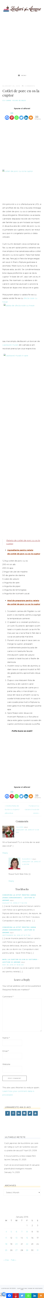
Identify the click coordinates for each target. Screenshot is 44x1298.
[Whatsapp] (16, 115)
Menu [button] (23, 75)
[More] (31, 115)
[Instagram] (13, 1113)
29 (27, 1250)
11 (6, 1238)
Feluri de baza (19, 100)
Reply (5, 853)
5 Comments (29, 86)
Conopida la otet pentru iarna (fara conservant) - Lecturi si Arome (19, 897)
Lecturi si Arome (22, 7)
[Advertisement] (22, 43)
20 (16, 1244)
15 (27, 1238)
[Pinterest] (24, 1113)
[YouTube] (35, 1113)
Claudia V (27, 859)
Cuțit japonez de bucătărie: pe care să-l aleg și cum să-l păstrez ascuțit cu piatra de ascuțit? (21, 1147)
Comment (7, 996)
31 (38, 1250)
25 (6, 1250)
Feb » (13, 1260)
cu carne (6, 100)
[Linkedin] (26, 115)
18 (6, 1244)
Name (6, 1038)
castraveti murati (10, 345)
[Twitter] (21, 115)
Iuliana (19, 827)
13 (16, 1238)
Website (6, 1064)
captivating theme (25, 1288)
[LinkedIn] (18, 1113)
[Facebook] (7, 115)
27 (16, 1250)
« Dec (6, 1260)
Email (5, 1051)
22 (27, 1244)
